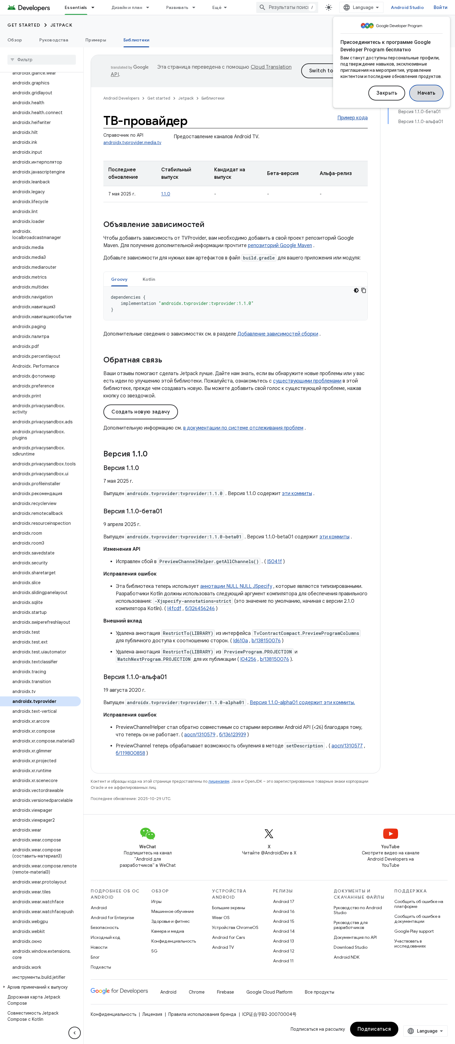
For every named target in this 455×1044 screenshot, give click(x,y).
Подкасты (101, 967)
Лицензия (152, 1014)
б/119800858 (130, 753)
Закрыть (386, 93)
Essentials (76, 7)
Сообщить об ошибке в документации (417, 919)
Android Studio (407, 7)
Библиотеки (137, 40)
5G (154, 951)
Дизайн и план (126, 7)
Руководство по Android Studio (358, 910)
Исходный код (105, 937)
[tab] (119, 279)
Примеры (95, 40)
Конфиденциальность (173, 941)
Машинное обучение (172, 911)
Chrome (197, 992)
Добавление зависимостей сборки (277, 334)
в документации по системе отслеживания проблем (243, 428)
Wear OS (221, 917)
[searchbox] (41, 60)
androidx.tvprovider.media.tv (132, 142)
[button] (40, 987)
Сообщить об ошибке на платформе (418, 904)
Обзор (14, 40)
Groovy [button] (119, 279)
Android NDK (346, 957)
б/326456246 (200, 608)
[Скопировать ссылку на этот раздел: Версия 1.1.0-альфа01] (173, 677)
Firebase (225, 992)
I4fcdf (174, 608)
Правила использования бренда (202, 1014)
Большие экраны (228, 907)
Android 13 (283, 941)
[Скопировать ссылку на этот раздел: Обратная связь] (168, 360)
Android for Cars (228, 937)
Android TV (223, 947)
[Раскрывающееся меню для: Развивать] (196, 7)
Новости (99, 947)
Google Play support (414, 931)
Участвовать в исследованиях (410, 943)
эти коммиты (297, 493)
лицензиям (218, 781)
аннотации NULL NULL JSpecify (236, 586)
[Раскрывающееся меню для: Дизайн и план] (150, 7)
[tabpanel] (235, 303)
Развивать (177, 7)
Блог (95, 957)
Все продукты (319, 992)
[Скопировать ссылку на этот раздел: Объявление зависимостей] (210, 225)
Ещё (217, 7)
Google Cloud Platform (269, 992)
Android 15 (283, 921)
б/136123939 (232, 735)
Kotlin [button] (149, 279)
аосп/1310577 (347, 746)
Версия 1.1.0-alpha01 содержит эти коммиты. (302, 703)
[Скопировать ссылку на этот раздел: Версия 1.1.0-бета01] (168, 512)
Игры (156, 901)
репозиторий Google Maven (280, 245)
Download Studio (350, 947)
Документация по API (355, 937)
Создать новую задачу (140, 412)
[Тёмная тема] (356, 290)
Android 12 (283, 951)
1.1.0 (165, 194)
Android (99, 907)
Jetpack (61, 25)
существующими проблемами (307, 381)
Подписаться (374, 1029)
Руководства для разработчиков (351, 925)
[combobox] (287, 7)
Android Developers (121, 98)
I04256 (248, 659)
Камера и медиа (167, 931)
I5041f (274, 561)
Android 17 (283, 901)
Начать (426, 93)
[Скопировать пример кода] (363, 290)
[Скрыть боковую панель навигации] (74, 1033)
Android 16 (284, 911)
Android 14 (284, 931)
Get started (24, 25)
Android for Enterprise (112, 917)
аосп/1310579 (199, 735)
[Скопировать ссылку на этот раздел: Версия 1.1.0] (154, 454)
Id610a (240, 641)
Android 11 (283, 961)
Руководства (53, 40)
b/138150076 (266, 641)
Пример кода (352, 118)
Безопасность (105, 927)
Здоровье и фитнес (170, 921)
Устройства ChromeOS (235, 927)
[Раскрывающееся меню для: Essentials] (95, 7)
